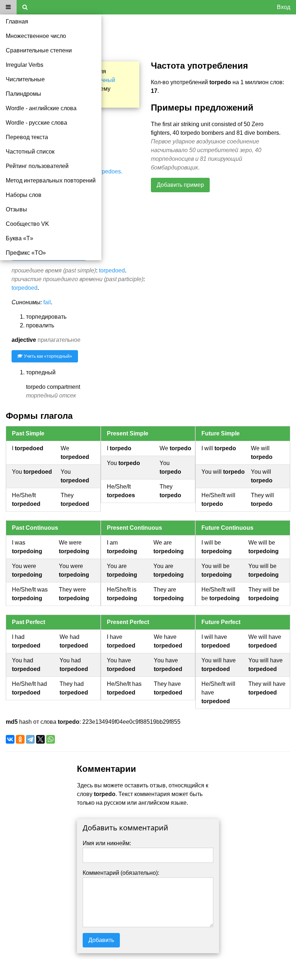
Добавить (101, 940)
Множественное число (36, 36)
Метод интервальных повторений (51, 180)
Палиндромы (23, 94)
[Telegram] (30, 739)
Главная (17, 21)
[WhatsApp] (50, 739)
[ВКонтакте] (10, 739)
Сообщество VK (27, 224)
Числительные (25, 79)
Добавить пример (180, 185)
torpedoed (112, 270)
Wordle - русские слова (36, 123)
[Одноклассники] (20, 739)
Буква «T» (19, 238)
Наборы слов (24, 195)
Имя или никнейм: (107, 843)
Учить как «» (47, 356)
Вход (283, 7)
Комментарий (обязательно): (121, 873)
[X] (40, 739)
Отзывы (16, 209)
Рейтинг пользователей (37, 166)
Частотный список (30, 152)
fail (47, 302)
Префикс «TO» (26, 253)
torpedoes (108, 171)
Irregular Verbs (24, 65)
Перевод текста (27, 137)
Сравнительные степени (39, 50)
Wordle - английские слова (41, 108)
